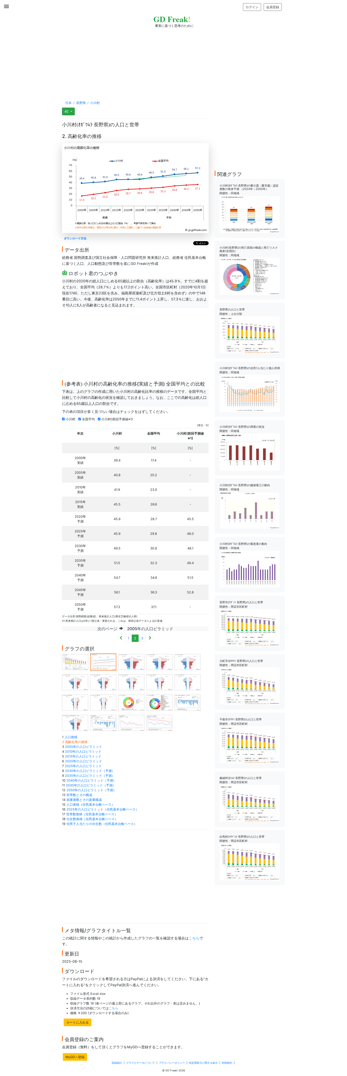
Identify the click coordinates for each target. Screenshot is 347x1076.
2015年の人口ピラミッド (83, 756)
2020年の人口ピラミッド (83, 761)
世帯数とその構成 (79, 795)
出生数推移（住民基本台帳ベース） (92, 819)
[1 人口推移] (75, 662)
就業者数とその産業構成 (84, 800)
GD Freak (172, 19)
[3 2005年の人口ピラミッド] (131, 662)
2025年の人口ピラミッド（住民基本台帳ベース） (102, 809)
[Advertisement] (173, 60)
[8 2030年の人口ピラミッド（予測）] (131, 682)
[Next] (150, 638)
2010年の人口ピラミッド (83, 751)
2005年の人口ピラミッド (83, 747)
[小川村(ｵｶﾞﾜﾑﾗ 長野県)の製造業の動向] (249, 569)
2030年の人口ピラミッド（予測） (90, 771)
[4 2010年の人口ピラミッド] (159, 662)
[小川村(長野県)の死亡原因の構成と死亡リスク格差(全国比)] (249, 276)
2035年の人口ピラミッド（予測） (90, 776)
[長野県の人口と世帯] (249, 335)
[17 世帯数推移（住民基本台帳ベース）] (103, 723)
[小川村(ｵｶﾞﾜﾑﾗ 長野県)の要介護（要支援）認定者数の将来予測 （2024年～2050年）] (249, 214)
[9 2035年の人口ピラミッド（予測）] (159, 682)
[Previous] (121, 638)
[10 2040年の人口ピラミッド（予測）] (188, 682)
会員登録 (272, 7)
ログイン (252, 7)
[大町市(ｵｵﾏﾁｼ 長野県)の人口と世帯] (249, 686)
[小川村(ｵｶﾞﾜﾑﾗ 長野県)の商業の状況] (249, 452)
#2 (67, 111)
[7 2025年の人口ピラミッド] (103, 682)
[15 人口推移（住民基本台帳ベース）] (188, 702)
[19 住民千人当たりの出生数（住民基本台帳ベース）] (159, 723)
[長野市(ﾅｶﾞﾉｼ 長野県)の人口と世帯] (249, 627)
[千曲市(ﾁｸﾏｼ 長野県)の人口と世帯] (249, 744)
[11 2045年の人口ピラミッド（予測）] (75, 702)
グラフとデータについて (140, 1062)
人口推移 (70, 737)
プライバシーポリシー (172, 1062)
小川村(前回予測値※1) (117, 419)
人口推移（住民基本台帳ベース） (90, 804)
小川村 (71, 419)
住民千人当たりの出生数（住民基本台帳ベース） (101, 824)
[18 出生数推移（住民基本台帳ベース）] (131, 723)
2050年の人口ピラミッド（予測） (91, 790)
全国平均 (89, 419)
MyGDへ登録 (75, 1057)
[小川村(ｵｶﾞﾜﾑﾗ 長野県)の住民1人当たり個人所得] (249, 393)
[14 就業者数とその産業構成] (159, 702)
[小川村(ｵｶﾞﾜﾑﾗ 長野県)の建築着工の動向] (249, 510)
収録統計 (117, 1062)
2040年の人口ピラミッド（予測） (91, 780)
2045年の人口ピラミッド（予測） (91, 785)
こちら (194, 938)
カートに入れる (77, 1022)
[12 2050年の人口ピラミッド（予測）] (103, 702)
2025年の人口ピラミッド (83, 766)
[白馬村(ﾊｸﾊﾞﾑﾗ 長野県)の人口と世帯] (249, 862)
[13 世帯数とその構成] (131, 702)
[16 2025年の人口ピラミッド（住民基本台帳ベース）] (75, 723)
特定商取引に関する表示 (203, 1062)
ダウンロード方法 (75, 238)
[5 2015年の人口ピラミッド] (188, 662)
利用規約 (227, 1062)
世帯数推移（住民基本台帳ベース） (92, 814)
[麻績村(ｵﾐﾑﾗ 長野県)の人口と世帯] (249, 803)
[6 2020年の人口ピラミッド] (75, 682)
